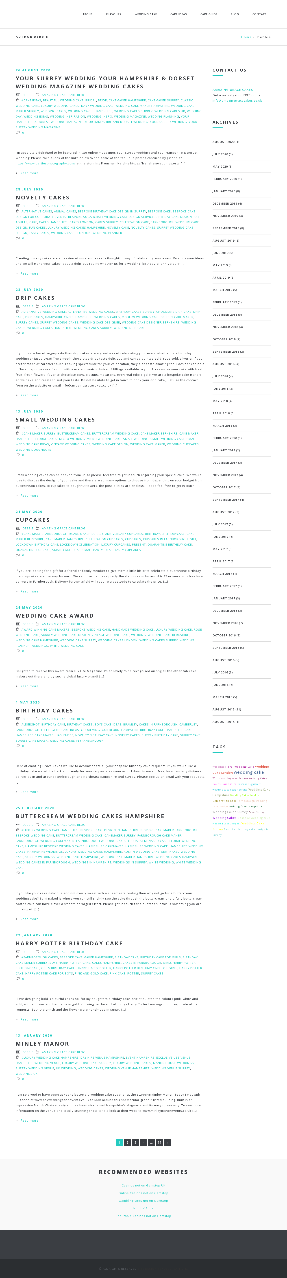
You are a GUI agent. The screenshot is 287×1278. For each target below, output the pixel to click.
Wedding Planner (107, 233)
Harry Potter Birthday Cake (69, 943)
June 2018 (220, 389)
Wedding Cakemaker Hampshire (127, 857)
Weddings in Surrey (130, 862)
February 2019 (225, 302)
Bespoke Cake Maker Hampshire (86, 957)
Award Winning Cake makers (46, 629)
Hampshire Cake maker (35, 735)
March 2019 (222, 290)
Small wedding (136, 439)
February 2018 (225, 438)
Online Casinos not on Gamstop (143, 1193)
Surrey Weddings (40, 857)
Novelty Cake (118, 227)
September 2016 (226, 648)
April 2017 (221, 561)
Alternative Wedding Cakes (91, 312)
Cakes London (81, 222)
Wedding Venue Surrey (171, 1068)
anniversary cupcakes (124, 534)
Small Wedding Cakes (56, 419)
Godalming (90, 730)
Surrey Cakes (27, 322)
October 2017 (224, 487)
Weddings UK (27, 1074)
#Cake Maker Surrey (39, 433)
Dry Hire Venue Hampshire (102, 1057)
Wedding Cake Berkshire (168, 635)
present (139, 544)
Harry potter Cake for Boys (49, 973)
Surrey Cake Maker (177, 317)
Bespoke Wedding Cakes (253, 778)
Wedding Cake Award (55, 615)
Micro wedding (72, 439)
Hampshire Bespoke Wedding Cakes (55, 846)
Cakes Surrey (106, 222)
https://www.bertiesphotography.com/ (46, 163)
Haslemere (65, 735)
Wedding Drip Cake (129, 328)
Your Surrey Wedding (168, 122)
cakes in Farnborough (158, 724)
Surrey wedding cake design (65, 635)
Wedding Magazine (130, 116)
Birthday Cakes (45, 710)
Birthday (152, 534)
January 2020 (224, 191)
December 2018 (225, 314)
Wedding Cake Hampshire (37, 640)
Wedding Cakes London (71, 233)
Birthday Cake (53, 724)
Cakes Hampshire (53, 222)
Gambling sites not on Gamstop (143, 1201)
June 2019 (220, 253)
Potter (133, 973)
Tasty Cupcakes (128, 550)
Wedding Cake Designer (100, 322)
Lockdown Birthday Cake (37, 544)
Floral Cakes (46, 439)
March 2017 (222, 574)
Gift (193, 539)
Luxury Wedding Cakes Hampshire (76, 227)
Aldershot (31, 724)
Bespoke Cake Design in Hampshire (109, 830)
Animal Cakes (65, 211)
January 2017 (224, 598)
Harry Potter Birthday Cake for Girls (145, 968)
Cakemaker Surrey (163, 100)
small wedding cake (167, 439)
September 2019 (226, 228)
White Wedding (161, 862)
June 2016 (220, 685)
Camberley (188, 724)
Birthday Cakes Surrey (135, 312)
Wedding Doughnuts (33, 450)
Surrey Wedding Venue (35, 1068)
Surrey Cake (190, 735)
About (88, 14)
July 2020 (220, 154)
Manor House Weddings (173, 1063)
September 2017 (226, 500)
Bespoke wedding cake (91, 629)
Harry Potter (100, 968)
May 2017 (220, 549)
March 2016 (222, 697)
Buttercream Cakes (73, 433)
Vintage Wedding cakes (71, 444)
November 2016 (225, 623)
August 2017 (224, 512)
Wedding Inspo (99, 116)
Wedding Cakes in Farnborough (77, 740)
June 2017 (220, 537)
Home (246, 37)
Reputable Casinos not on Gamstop (143, 1216)
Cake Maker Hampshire (65, 539)
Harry (82, 968)
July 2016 (220, 672)
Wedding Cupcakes (183, 444)
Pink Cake (118, 973)
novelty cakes (143, 227)
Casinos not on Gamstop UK (143, 1185)
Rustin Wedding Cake (141, 852)
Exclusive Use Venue (173, 1057)
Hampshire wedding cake (147, 846)
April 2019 (221, 277)
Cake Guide (208, 14)
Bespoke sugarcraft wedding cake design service (111, 217)
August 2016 (224, 660)
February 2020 (225, 179)
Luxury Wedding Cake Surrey (86, 1063)
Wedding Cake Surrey (78, 640)
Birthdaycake (173, 534)
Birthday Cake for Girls (160, 957)
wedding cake (249, 772)
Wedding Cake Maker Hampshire (142, 106)
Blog (235, 14)
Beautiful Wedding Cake (63, 100)
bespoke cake (159, 211)
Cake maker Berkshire (159, 433)
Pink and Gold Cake (91, 973)
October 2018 (224, 339)
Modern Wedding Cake (141, 317)
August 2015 (224, 709)
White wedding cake (67, 646)
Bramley (130, 724)
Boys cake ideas (108, 724)
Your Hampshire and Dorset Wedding (116, 122)
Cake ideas (178, 14)
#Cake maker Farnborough (44, 534)
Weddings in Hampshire (91, 862)
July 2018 (220, 376)
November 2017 (225, 475)
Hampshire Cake (179, 730)
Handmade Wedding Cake (133, 629)
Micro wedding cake (104, 439)
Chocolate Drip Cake (173, 312)
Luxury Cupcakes (115, 544)
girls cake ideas (65, 730)
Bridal (90, 100)
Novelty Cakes (43, 197)
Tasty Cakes (39, 233)
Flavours (113, 14)
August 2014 (224, 722)
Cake (33, 222)
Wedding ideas (36, 116)
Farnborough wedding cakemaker (45, 841)
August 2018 (224, 364)
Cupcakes (33, 519)
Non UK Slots (143, 1208)
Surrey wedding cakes (59, 322)
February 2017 (225, 586)
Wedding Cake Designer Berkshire (151, 322)
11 (160, 1142)
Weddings (39, 646)
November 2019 (225, 216)
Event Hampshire (140, 1057)
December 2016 (225, 611)
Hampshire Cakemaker (105, 846)
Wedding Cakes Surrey (133, 111)
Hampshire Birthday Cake (142, 730)
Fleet (45, 730)
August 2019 (224, 240)
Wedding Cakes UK (169, 111)
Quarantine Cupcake (33, 550)
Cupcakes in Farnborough (165, 539)
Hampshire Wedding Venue (38, 1063)
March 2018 (222, 426)
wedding (138, 635)
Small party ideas (98, 550)
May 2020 (220, 166)
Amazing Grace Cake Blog (64, 95)
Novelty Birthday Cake (94, 735)
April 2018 (221, 413)
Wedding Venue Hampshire (127, 1068)
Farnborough (27, 730)
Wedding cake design (110, 444)
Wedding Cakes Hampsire (177, 857)
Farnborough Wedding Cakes (101, 841)
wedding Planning (163, 116)
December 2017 (225, 463)
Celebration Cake (134, 222)
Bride (102, 100)
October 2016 (224, 635)
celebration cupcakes (104, 539)
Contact (259, 14)
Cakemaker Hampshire (127, 100)
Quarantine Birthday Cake (170, 544)
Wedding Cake (146, 14)
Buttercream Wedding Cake (115, 433)
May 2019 (220, 265)
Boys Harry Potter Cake (70, 963)
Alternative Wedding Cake (44, 312)
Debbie (28, 95)
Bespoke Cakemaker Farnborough (170, 830)
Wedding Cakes (53, 111)
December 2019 (225, 203)
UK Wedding (66, 1068)
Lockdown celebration (80, 544)
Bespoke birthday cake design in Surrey (112, 211)
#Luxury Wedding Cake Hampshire (50, 830)
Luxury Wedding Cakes (60, 106)
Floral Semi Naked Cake (148, 841)
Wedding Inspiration (67, 116)
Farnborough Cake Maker (159, 835)
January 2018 (224, 450)
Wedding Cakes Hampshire (90, 111)
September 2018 (226, 352)
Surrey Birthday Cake (160, 735)
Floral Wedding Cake (239, 766)
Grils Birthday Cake (58, 968)
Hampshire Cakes (59, 317)
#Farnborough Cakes (40, 957)
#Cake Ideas (31, 100)
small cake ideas (66, 550)
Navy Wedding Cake (97, 106)
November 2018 (225, 327)
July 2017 (220, 524)
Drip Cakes (35, 297)
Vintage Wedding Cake (110, 635)
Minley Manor (43, 1043)
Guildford (111, 730)
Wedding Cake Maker (147, 444)
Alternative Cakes (37, 211)
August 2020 (224, 142)
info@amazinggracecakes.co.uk (237, 100)
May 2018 (220, 401)
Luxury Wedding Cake (174, 629)
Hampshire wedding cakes (98, 317)
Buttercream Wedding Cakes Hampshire (90, 816)
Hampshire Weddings (45, 852)
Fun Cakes (37, 227)
